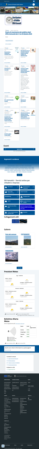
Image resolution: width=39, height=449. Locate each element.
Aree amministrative (7, 382)
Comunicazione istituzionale (23, 167)
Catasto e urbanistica (15, 387)
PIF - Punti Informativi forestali (9, 100)
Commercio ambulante (15, 167)
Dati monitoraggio (7, 445)
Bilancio (23, 165)
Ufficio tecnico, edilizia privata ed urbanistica (8, 115)
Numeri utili (6, 418)
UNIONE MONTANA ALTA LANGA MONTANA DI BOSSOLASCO (15, 400)
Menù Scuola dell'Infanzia (23, 100)
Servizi (15, 445)
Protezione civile (7, 170)
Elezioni (33, 167)
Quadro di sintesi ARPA (21, 343)
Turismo (9, 171)
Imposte (16, 168)
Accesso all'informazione (11, 165)
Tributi (17, 171)
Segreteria (20, 171)
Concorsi (29, 167)
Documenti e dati (7, 384)
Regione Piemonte (6, 1)
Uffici (5, 393)
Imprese (19, 168)
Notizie (29, 382)
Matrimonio (26, 168)
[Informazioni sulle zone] (20, 323)
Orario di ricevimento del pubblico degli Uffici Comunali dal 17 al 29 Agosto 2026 (18, 33)
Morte (30, 168)
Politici (5, 391)
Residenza (11, 170)
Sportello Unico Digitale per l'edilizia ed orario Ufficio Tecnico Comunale (8, 118)
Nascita (33, 168)
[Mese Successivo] (33, 149)
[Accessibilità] (3, 446)
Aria (20, 165)
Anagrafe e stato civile (15, 383)
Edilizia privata (24, 171)
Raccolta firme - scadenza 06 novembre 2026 (7, 53)
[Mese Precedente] (5, 149)
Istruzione (22, 168)
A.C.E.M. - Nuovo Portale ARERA (7, 134)
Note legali (21, 399)
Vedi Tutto (19, 267)
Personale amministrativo (7, 389)
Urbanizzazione (13, 171)
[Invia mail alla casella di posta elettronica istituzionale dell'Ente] (7, 410)
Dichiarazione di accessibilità (23, 402)
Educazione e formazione (15, 389)
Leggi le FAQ (22, 406)
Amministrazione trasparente (23, 405)
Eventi (29, 390)
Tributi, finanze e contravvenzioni (23, 384)
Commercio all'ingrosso (28, 165)
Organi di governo (7, 387)
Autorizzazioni (14, 385)
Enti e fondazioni (6, 385)
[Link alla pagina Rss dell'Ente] (28, 398)
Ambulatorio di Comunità (7, 69)
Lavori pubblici (29, 171)
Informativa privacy (23, 398)
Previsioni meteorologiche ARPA (23, 314)
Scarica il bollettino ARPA (10, 343)
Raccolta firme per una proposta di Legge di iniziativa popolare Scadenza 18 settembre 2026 (25, 53)
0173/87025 (6, 405)
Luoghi (29, 388)
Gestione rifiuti (7, 168)
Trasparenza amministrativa (30, 170)
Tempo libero (23, 170)
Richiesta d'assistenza (23, 413)
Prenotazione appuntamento (23, 411)
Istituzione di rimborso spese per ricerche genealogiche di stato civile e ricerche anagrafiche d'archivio (25, 115)
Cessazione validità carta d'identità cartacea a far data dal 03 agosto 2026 (25, 70)
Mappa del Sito (29, 445)
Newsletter (30, 399)
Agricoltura (17, 165)
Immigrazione (12, 168)
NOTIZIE (7, 30)
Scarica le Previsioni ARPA (10, 314)
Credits (22, 445)
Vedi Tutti (19, 174)
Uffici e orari (6, 416)
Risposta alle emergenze (17, 170)
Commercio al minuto (8, 167)
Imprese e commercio (23, 382)
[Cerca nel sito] (33, 4)
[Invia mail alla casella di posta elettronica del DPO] (6, 424)
